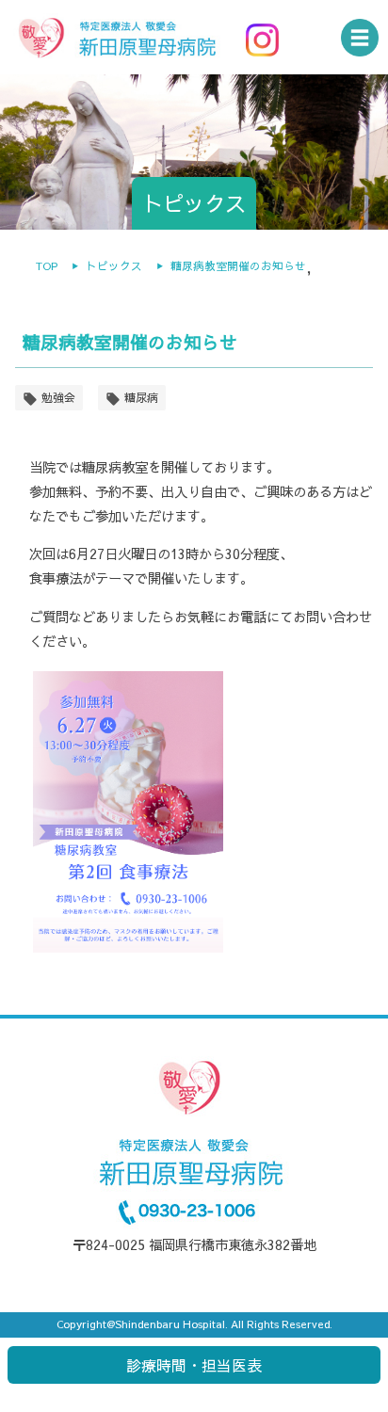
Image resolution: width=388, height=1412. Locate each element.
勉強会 (58, 397)
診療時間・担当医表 (194, 1365)
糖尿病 (141, 397)
